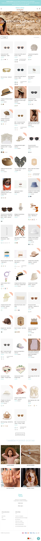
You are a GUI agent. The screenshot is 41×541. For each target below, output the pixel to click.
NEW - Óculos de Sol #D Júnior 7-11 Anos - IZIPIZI (19, 422)
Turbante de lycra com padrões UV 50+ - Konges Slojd (6, 147)
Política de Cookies (18, 521)
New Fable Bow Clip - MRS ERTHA (33, 401)
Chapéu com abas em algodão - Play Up (6, 401)
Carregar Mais (20, 434)
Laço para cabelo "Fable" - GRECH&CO (20, 238)
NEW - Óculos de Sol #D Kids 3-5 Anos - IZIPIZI (19, 123)
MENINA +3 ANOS (30, 488)
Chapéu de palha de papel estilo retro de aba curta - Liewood (34, 124)
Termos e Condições (19, 516)
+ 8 (21, 60)
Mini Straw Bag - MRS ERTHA (7, 422)
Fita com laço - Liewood (6, 77)
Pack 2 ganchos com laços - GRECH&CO (32, 215)
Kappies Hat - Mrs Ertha (6, 328)
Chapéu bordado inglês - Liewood (19, 146)
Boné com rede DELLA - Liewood (19, 352)
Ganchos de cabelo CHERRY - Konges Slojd (6, 376)
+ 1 (7, 59)
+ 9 (23, 60)
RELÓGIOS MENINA (30, 465)
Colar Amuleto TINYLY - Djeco (6, 283)
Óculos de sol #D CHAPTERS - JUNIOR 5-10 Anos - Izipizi (33, 306)
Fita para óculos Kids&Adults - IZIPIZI (5, 238)
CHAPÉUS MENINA (10, 465)
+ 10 (24, 60)
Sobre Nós (3, 516)
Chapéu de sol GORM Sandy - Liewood (32, 283)
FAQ (2, 517)
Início (13, 28)
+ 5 (24, 59)
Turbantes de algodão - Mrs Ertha (33, 55)
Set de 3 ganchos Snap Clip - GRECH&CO (7, 261)
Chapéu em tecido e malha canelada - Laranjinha (34, 191)
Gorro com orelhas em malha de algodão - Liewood (33, 329)
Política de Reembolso (19, 524)
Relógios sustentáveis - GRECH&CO (19, 215)
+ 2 (20, 59)
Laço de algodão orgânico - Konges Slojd (20, 169)
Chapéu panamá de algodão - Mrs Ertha (5, 119)
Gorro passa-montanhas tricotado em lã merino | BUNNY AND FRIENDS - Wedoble (33, 353)
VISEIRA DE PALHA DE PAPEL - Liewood (6, 169)
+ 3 (22, 59)
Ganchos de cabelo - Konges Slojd (19, 376)
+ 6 (20, 82)
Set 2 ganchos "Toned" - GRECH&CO (19, 261)
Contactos (4, 519)
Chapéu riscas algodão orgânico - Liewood (33, 261)
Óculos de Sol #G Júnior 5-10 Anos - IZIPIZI (20, 77)
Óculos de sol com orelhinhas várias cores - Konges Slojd (6, 192)
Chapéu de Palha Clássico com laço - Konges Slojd (20, 283)
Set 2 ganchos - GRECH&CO (31, 77)
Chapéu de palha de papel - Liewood (7, 99)
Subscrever (20, 503)
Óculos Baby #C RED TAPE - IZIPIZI (34, 376)
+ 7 (20, 60)
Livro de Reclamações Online (20, 526)
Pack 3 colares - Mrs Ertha (20, 328)
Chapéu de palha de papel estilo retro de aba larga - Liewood (20, 100)
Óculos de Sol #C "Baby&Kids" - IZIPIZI (32, 99)
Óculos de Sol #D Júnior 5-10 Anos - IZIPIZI (20, 55)
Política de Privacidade (19, 522)
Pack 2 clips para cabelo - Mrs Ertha (34, 169)
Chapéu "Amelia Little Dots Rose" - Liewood (20, 398)
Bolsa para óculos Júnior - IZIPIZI (20, 305)
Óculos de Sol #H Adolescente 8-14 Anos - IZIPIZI (33, 147)
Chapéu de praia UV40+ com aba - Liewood (6, 305)
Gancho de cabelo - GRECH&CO (18, 191)
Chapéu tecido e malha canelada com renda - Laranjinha (33, 239)
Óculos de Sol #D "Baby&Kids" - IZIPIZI (5, 55)
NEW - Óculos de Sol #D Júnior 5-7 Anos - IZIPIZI (6, 352)
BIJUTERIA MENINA (10, 488)
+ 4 (23, 59)
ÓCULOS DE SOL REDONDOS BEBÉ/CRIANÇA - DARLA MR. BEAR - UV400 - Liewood (6, 216)
